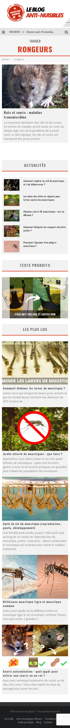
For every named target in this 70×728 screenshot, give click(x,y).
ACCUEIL (9, 718)
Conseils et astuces (55, 718)
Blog (38, 722)
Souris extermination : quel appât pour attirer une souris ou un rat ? (30, 673)
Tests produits (26, 722)
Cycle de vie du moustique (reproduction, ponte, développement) (32, 526)
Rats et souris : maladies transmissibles (23, 114)
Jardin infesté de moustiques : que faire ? (32, 454)
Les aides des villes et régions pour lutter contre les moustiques (41, 198)
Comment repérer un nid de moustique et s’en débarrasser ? (43, 182)
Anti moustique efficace (29, 718)
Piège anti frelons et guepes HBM (35, 314)
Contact (48, 722)
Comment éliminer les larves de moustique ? (34, 388)
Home (5, 59)
